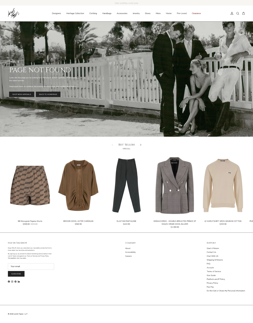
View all (126, 149)
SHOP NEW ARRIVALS (21, 94)
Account (210, 267)
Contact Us (211, 252)
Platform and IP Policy (216, 279)
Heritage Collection (75, 13)
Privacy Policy (212, 283)
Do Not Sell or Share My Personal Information (226, 291)
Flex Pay (210, 287)
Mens (158, 13)
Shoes (147, 13)
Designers (56, 13)
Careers (128, 256)
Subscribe (16, 274)
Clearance (196, 13)
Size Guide (211, 275)
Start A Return (213, 248)
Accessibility (130, 252)
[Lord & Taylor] (13, 13)
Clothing (93, 13)
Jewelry (136, 13)
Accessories (122, 13)
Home (169, 13)
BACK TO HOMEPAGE (48, 94)
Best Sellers (126, 144)
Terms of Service (214, 271)
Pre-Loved (182, 13)
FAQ (208, 263)
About (127, 248)
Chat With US (212, 256)
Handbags (106, 13)
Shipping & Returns (215, 260)
